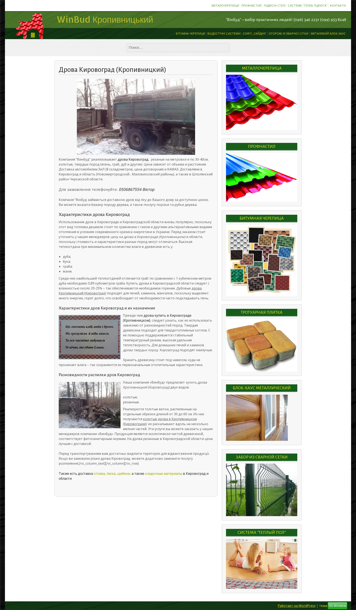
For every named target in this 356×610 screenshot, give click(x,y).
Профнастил (251, 5)
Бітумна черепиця (190, 33)
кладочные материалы (163, 473)
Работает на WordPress (297, 605)
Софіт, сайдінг (254, 33)
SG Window (337, 605)
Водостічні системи (223, 33)
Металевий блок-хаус (328, 33)
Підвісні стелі (274, 5)
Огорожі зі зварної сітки (288, 33)
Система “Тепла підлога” (307, 5)
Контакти (338, 5)
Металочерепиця (225, 5)
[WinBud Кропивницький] (29, 19)
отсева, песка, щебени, (113, 473)
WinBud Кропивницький (104, 19)
